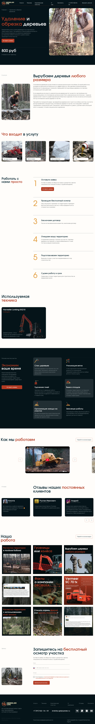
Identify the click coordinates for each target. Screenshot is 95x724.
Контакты (60, 3)
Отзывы (81, 703)
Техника (29, 3)
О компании (71, 704)
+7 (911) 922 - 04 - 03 (41, 711)
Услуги (21, 3)
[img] (9, 703)
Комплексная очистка (39, 3)
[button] (87, 3)
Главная (4, 10)
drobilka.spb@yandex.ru (61, 711)
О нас (52, 3)
